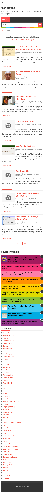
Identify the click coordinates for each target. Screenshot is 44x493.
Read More (6, 66)
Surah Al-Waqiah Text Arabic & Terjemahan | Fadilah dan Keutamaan (28, 48)
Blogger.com (25, 488)
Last (25, 243)
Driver (5, 362)
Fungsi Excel (7, 383)
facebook (6, 372)
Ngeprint (6, 420)
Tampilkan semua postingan (22, 39)
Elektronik (6, 367)
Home (3, 30)
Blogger (5, 351)
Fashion (5, 380)
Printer (5, 433)
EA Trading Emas (9, 364)
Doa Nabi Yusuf (8, 359)
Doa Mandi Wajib (8, 356)
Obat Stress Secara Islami (24, 121)
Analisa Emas (7, 333)
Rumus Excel (7, 438)
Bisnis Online (7, 348)
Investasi (6, 391)
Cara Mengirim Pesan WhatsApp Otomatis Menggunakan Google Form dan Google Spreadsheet (23, 259)
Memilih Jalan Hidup (22, 171)
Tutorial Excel (7, 470)
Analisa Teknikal (8, 335)
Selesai (5, 441)
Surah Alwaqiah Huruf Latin (25, 146)
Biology (5, 346)
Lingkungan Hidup (9, 407)
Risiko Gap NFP (8, 436)
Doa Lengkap (7, 354)
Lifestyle (6, 404)
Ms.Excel (6, 415)
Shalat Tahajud (8, 444)
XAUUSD (6, 478)
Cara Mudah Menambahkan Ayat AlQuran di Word (26, 217)
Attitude (39, 52)
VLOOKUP (6, 475)
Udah (5, 473)
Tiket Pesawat (7, 462)
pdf (4, 425)
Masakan (6, 409)
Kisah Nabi (6, 399)
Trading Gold (7, 465)
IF (3, 386)
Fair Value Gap (8, 375)
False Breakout (8, 378)
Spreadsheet (7, 454)
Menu (6, 19)
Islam (16, 53)
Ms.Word (17, 223)
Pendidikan (18, 175)
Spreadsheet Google (10, 457)
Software (23, 223)
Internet (5, 388)
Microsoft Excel (8, 412)
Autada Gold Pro (8, 340)
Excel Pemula (7, 370)
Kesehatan (6, 396)
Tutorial (29, 223)
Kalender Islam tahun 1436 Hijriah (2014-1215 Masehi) (27, 194)
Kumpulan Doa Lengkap (11, 401)
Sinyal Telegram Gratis (10, 446)
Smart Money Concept (10, 449)
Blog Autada (8, 8)
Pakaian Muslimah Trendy (12, 422)
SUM (4, 459)
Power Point (7, 430)
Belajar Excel (7, 343)
